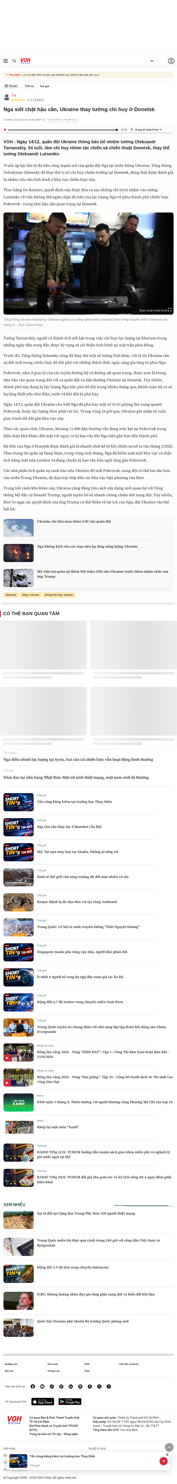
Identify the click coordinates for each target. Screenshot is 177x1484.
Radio (40, 1095)
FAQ (87, 1370)
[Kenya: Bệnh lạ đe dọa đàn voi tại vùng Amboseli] (18, 902)
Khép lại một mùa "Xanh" (58, 1127)
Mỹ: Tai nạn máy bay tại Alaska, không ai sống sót (78, 851)
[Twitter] (99, 1387)
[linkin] (71, 1387)
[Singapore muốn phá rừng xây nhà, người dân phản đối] (18, 952)
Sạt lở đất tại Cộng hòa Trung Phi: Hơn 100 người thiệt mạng (86, 1213)
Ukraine (12, 594)
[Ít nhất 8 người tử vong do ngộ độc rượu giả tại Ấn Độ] (18, 977)
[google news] (80, 1387)
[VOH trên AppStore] (42, 1402)
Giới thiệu (9, 1448)
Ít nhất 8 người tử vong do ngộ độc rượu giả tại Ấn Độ (80, 976)
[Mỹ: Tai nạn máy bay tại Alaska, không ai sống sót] (18, 852)
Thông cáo (53, 1370)
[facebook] (33, 1387)
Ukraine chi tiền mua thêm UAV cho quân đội (74, 521)
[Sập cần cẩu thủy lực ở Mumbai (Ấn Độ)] (18, 827)
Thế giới (44, 86)
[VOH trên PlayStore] (70, 1402)
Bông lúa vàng (45, 1045)
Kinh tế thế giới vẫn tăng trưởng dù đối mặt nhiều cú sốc (83, 876)
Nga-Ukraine (31, 594)
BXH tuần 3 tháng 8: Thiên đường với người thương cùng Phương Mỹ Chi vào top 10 (104, 1102)
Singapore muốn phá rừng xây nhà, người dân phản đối (82, 951)
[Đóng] (167, 1454)
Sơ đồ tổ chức (97, 1448)
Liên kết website (129, 1364)
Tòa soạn (52, 1364)
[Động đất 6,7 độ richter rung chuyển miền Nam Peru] (18, 1002)
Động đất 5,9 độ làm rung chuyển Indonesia (73, 1267)
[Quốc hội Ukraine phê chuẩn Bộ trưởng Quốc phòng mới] (18, 1328)
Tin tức (13, 86)
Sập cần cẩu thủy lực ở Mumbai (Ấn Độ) (69, 826)
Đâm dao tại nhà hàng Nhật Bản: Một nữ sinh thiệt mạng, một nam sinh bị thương (76, 777)
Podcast (42, 1145)
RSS (87, 1364)
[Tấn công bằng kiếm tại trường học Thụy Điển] (18, 802)
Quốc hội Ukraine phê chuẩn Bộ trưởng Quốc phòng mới (83, 1321)
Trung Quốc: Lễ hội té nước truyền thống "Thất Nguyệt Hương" (88, 926)
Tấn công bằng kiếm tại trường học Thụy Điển (74, 801)
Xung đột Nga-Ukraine (60, 594)
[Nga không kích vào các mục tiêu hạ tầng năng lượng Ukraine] (18, 553)
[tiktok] (52, 1387)
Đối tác (9, 1370)
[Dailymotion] (109, 1387)
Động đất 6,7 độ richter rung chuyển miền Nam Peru (80, 1001)
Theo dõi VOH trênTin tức (62, 120)
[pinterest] (61, 1387)
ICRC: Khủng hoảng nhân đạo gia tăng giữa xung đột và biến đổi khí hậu (96, 1294)
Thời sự (29, 86)
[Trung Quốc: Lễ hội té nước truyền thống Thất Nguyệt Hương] (18, 927)
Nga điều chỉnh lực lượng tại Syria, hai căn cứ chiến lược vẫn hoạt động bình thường (78, 759)
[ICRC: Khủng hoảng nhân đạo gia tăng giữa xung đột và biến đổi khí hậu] (18, 1301)
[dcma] (90, 1387)
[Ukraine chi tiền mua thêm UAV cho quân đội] (18, 528)
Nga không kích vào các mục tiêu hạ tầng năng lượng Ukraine (87, 546)
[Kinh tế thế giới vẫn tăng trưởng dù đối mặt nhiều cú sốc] (18, 877)
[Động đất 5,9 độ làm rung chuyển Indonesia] (18, 1274)
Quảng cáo (11, 1364)
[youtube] (42, 1387)
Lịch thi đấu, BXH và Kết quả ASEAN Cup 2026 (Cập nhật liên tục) (60, 74)
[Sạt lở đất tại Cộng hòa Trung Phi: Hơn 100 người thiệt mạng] (18, 1220)
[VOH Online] (25, 61)
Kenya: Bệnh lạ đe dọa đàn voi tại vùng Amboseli (77, 901)
